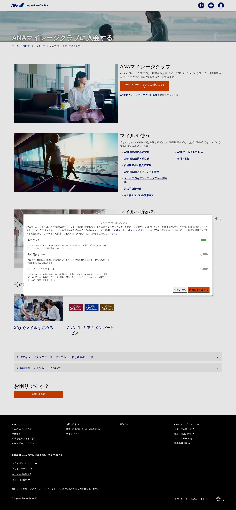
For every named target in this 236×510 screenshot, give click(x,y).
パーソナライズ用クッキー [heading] (42, 268)
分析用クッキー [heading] (36, 254)
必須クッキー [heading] (35, 240)
